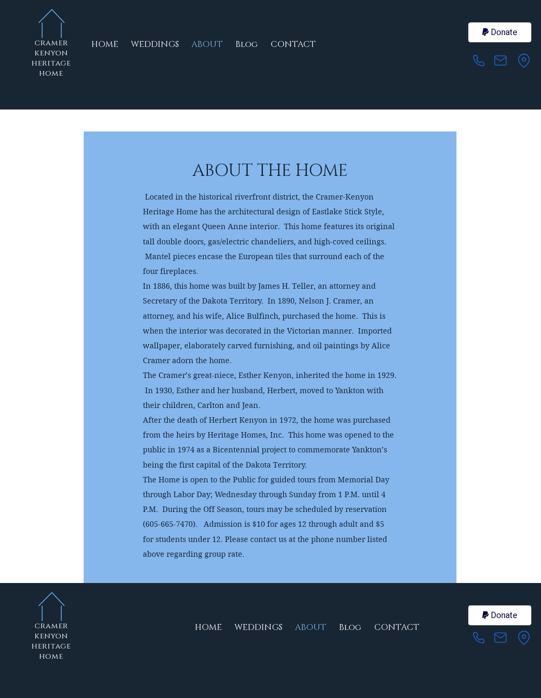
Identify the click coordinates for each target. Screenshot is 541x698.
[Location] (523, 60)
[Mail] (500, 60)
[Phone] (478, 60)
